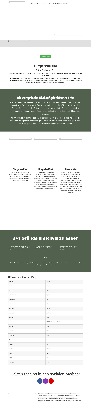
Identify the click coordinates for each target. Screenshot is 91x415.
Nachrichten (56, 3)
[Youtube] (51, 381)
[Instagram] (78, 4)
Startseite (33, 3)
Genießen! (47, 3)
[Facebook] (75, 4)
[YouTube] (81, 4)
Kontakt (63, 3)
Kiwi (43, 3)
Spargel (39, 3)
